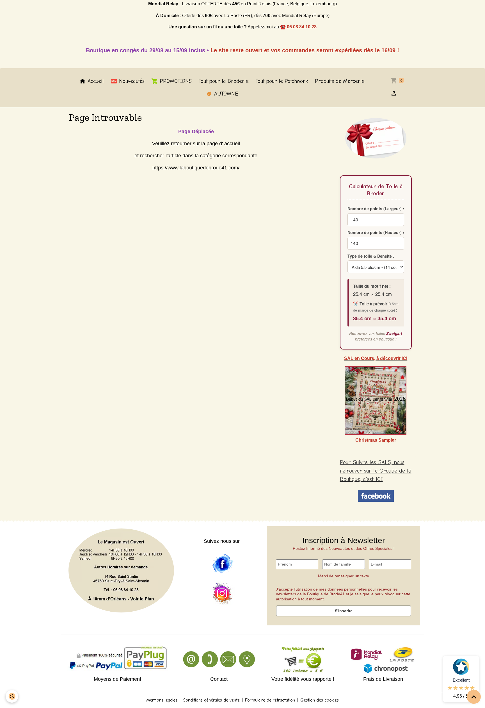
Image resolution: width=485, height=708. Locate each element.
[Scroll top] (474, 697)
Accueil (95, 81)
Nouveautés (131, 81)
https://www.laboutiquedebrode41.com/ (195, 168)
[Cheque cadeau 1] (376, 138)
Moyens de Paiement (117, 679)
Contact (219, 679)
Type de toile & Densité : (370, 256)
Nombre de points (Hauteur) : (375, 232)
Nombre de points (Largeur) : (375, 208)
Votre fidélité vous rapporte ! (302, 679)
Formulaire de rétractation (270, 700)
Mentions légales (161, 700)
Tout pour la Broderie (223, 81)
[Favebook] (222, 564)
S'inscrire (344, 611)
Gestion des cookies (319, 700)
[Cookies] (12, 696)
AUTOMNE (225, 94)
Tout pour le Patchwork (281, 81)
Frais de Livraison (383, 679)
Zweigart (394, 333)
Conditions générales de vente (211, 700)
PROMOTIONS (175, 81)
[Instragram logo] (222, 594)
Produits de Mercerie (340, 81)
